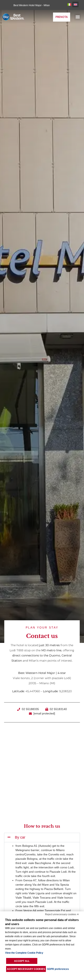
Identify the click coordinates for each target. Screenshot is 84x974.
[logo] (17, 17)
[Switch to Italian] (69, 4)
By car (20, 837)
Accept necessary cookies (26, 969)
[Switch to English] (75, 4)
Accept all (22, 961)
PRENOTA (61, 16)
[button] (77, 17)
